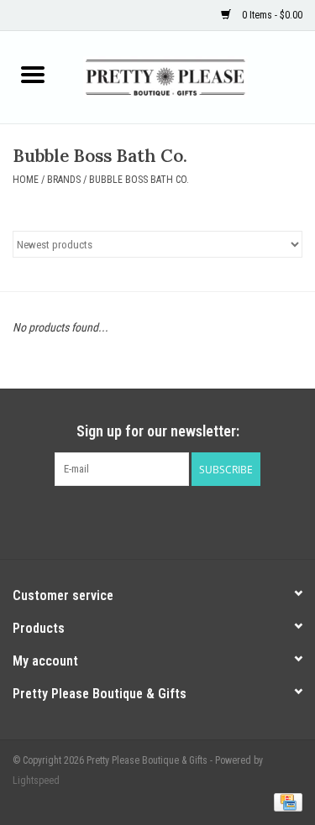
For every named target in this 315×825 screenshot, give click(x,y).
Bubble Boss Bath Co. (139, 179)
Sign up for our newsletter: (157, 431)
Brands (64, 179)
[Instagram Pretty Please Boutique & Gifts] (172, 520)
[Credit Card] (285, 801)
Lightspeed (36, 780)
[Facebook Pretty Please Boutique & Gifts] (142, 520)
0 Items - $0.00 (270, 15)
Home (26, 179)
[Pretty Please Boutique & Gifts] (191, 76)
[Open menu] (33, 74)
